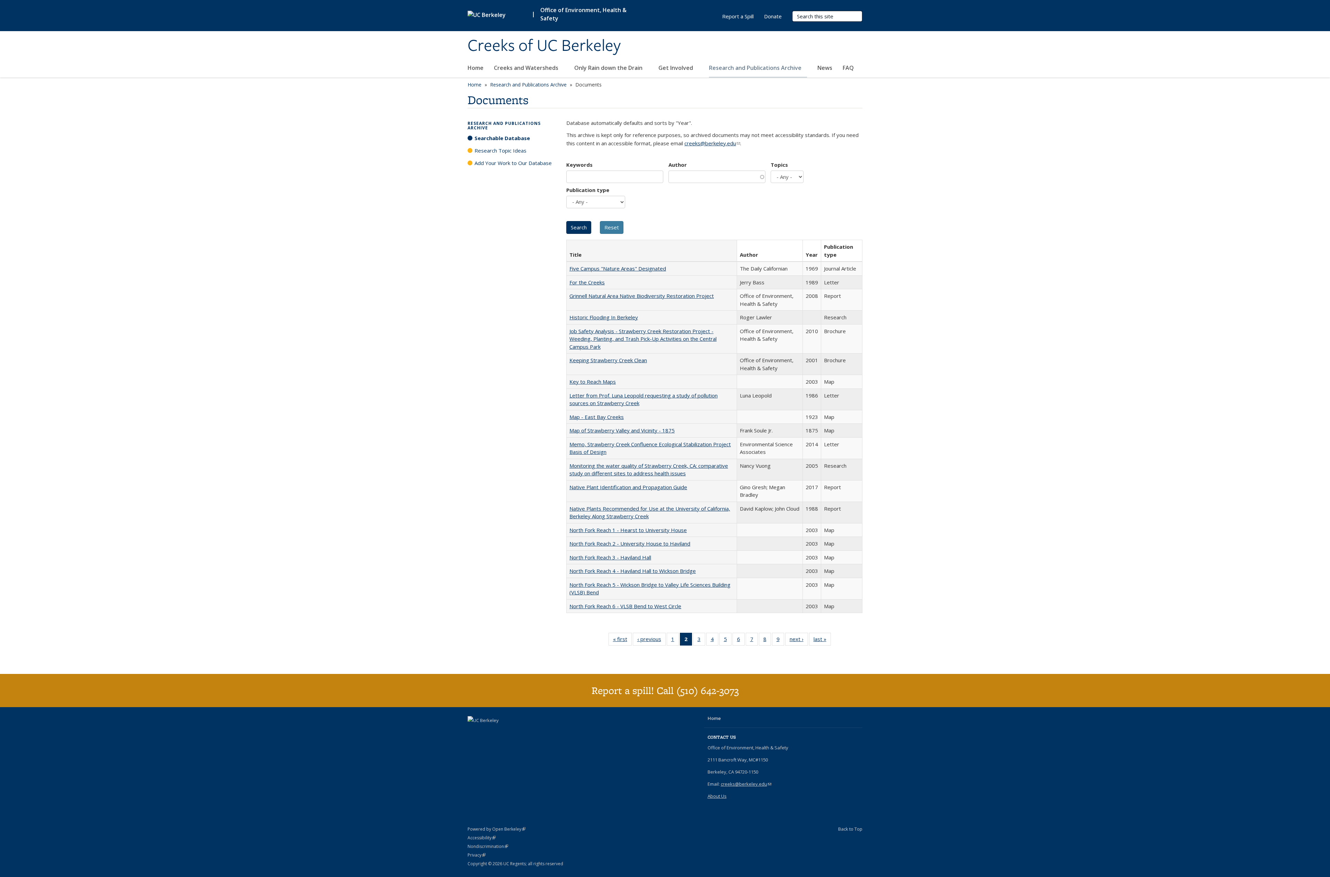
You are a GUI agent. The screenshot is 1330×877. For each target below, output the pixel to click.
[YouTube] (474, 732)
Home (476, 68)
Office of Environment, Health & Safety (583, 14)
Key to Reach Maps (592, 381)
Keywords (579, 164)
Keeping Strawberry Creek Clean (608, 360)
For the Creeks (587, 282)
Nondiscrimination (488, 846)
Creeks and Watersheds (527, 68)
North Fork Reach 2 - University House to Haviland (629, 543)
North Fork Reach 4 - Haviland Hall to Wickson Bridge (632, 570)
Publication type (587, 189)
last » (822, 641)
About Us (717, 796)
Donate (773, 16)
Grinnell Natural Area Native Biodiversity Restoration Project (641, 295)
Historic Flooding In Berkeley (603, 317)
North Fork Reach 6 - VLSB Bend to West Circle (625, 606)
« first (622, 641)
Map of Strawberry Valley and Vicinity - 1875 (622, 430)
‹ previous (651, 641)
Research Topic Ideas (500, 150)
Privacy (477, 855)
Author (677, 164)
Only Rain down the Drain (609, 68)
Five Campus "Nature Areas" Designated (617, 268)
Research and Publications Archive (756, 68)
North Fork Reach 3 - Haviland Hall (610, 557)
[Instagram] (487, 732)
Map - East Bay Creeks (596, 416)
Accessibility (482, 838)
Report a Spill (738, 16)
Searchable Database (502, 138)
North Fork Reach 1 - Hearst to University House (628, 530)
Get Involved (676, 68)
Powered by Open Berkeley (496, 829)
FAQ (848, 68)
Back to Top (850, 829)
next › (799, 641)
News (824, 68)
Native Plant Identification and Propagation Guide (628, 487)
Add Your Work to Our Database (513, 162)
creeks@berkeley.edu (712, 143)
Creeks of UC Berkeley (544, 46)
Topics (779, 164)
